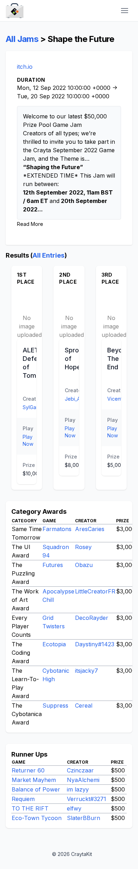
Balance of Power (36, 789)
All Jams (22, 39)
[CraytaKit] (14, 10)
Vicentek (117, 399)
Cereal (83, 705)
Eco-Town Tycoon (37, 817)
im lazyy (78, 789)
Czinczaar (80, 770)
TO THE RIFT (30, 808)
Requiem (23, 798)
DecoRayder (91, 617)
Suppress (55, 705)
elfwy (74, 808)
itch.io (25, 66)
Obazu (84, 564)
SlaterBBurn (83, 817)
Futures (52, 564)
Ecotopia (54, 644)
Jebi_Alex (76, 399)
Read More (30, 224)
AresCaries (89, 528)
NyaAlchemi (83, 779)
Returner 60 (28, 770)
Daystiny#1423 (94, 644)
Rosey (83, 546)
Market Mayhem (34, 779)
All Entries (48, 255)
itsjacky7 (86, 670)
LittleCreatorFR (95, 591)
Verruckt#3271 (86, 798)
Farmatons (56, 528)
